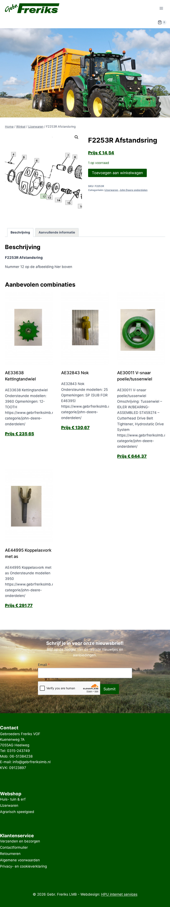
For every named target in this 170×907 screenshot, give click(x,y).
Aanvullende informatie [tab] (57, 232)
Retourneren (10, 854)
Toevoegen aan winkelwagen (117, 173)
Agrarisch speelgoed (17, 812)
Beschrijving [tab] (20, 232)
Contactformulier (14, 847)
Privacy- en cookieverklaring (23, 866)
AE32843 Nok (75, 372)
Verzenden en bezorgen (20, 841)
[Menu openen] (161, 8)
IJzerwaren (111, 190)
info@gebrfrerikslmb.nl (32, 762)
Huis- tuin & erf (13, 799)
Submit (109, 689)
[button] (76, 137)
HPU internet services (119, 894)
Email (44, 665)
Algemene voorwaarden (20, 860)
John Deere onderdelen (133, 190)
